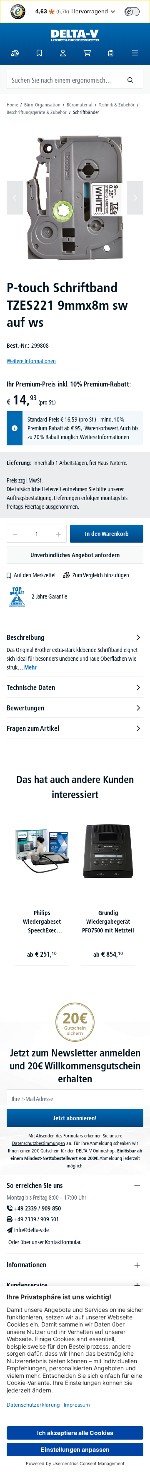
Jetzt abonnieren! (75, 1118)
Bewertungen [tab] (25, 708)
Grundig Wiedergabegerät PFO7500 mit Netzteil (108, 921)
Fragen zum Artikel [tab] (33, 728)
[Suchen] (130, 79)
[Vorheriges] (15, 198)
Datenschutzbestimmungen (38, 1143)
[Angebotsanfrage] (110, 53)
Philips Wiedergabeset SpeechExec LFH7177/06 (42, 922)
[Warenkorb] (87, 53)
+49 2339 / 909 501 (36, 1219)
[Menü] (135, 53)
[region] (75, 198)
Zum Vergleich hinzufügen (100, 575)
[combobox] (62, 79)
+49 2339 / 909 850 (37, 1208)
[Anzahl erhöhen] (58, 534)
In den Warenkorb (107, 534)
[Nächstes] (135, 198)
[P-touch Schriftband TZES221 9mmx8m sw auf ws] (74, 197)
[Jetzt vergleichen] (15, 53)
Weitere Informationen (31, 361)
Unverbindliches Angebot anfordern (75, 555)
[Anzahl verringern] (15, 534)
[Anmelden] (63, 53)
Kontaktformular (62, 1242)
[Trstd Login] (137, 10)
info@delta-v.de (31, 1230)
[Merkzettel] (39, 53)
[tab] (75, 652)
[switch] (132, 11)
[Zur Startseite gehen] (75, 35)
